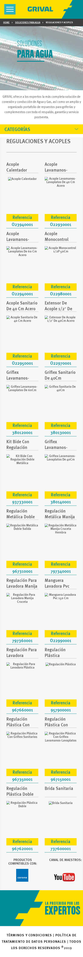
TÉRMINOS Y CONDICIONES (29, 935)
